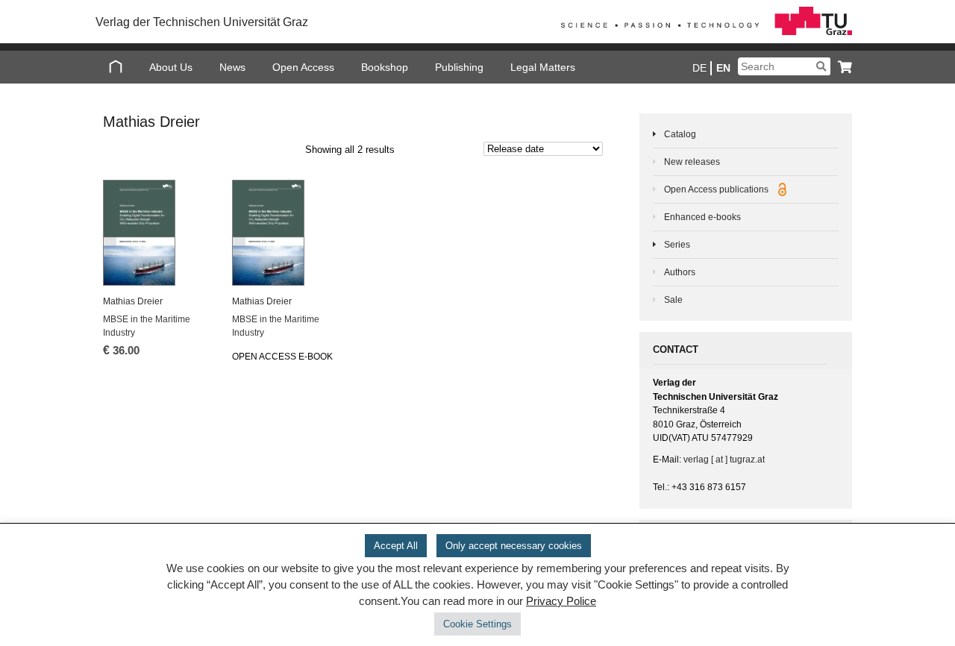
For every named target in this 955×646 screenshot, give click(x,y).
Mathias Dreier (133, 301)
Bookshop (384, 67)
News (232, 67)
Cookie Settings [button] (477, 624)
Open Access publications (717, 189)
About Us (170, 67)
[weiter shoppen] (841, 66)
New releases (692, 162)
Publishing (459, 67)
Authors (679, 272)
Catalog (680, 134)
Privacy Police (561, 601)
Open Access (303, 67)
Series (677, 244)
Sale (673, 300)
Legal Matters (542, 67)
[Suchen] (821, 66)
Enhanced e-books (702, 217)
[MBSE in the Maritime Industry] (158, 233)
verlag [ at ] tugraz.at (724, 459)
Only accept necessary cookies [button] (513, 545)
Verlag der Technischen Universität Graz (202, 22)
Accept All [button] (396, 545)
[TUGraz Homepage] (703, 32)
